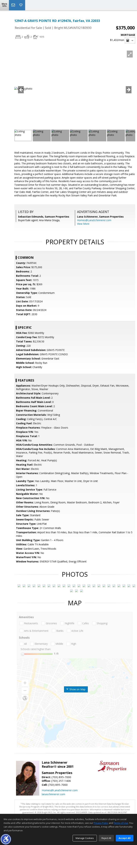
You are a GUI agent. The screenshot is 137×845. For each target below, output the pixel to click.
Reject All (106, 838)
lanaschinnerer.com (53, 794)
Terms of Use (121, 823)
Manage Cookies (85, 838)
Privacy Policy (101, 823)
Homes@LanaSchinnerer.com (94, 220)
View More (83, 223)
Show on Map (77, 689)
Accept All (125, 838)
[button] (6, 839)
